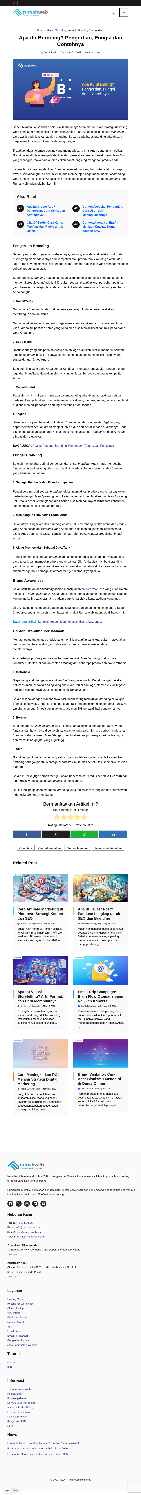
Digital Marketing (56, 30)
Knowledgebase (16, 1398)
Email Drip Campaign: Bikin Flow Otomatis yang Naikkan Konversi (100, 996)
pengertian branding (109, 847)
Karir (10, 1425)
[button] (113, 12)
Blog (9, 1366)
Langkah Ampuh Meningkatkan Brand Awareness (70, 621)
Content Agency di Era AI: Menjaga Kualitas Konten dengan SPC (100, 226)
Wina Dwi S (86, 1089)
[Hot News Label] (15, 3)
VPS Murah (14, 1312)
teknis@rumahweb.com (31, 1236)
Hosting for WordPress (20, 1303)
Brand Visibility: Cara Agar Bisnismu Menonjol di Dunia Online (99, 1079)
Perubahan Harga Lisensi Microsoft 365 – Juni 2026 (37, 1453)
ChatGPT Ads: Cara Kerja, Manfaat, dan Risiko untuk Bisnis (45, 226)
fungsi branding (78, 847)
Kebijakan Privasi (17, 1416)
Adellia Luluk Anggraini (30, 923)
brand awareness (93, 589)
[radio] (57, 817)
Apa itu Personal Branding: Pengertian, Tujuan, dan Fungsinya (73, 445)
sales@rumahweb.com (29, 1231)
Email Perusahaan (18, 1335)
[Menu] (123, 12)
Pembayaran (14, 1393)
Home (40, 30)
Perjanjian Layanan (18, 1411)
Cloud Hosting (15, 1308)
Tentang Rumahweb (19, 1389)
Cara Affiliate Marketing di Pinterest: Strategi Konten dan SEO (40, 913)
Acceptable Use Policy (20, 1407)
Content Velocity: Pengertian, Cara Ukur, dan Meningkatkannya (102, 210)
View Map (12, 1277)
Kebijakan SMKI (16, 1421)
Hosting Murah (15, 1299)
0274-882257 (27, 1222)
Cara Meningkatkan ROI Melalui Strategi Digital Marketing (38, 1079)
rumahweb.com (92, 52)
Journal (11, 1362)
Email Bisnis (14, 1331)
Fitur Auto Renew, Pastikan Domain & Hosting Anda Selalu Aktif (43, 1442)
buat (43, 400)
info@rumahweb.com (28, 1227)
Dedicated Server (17, 1317)
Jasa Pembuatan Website (22, 1344)
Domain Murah (16, 1321)
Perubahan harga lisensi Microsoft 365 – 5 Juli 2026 (37, 1448)
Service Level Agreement (21, 1402)
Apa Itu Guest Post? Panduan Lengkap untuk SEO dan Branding (99, 913)
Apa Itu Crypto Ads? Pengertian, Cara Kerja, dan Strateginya (46, 210)
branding (26, 847)
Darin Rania (50, 52)
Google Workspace (18, 1340)
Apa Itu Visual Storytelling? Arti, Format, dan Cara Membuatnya (40, 996)
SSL (9, 1326)
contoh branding (50, 847)
